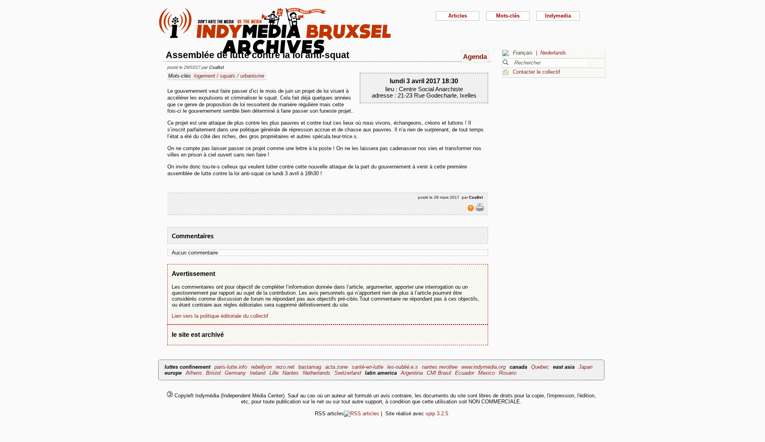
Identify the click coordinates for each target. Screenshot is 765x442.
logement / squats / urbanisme (229, 76)
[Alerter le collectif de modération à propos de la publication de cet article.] (471, 210)
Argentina (412, 373)
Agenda (475, 57)
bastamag (309, 367)
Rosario (507, 373)
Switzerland (347, 373)
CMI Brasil (439, 373)
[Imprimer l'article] (479, 210)
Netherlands (316, 373)
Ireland (257, 373)
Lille (274, 373)
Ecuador (464, 373)
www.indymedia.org (483, 367)
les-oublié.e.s (402, 367)
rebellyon (261, 367)
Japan (585, 367)
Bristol (213, 373)
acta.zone (336, 367)
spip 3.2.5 (437, 414)
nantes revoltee (439, 367)
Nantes (290, 373)
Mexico (486, 373)
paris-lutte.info (230, 367)
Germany (235, 373)
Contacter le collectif (536, 72)
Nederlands (553, 53)
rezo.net (285, 367)
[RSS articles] (361, 414)
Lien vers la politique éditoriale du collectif (220, 316)
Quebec (540, 367)
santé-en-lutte (367, 367)
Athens (194, 373)
